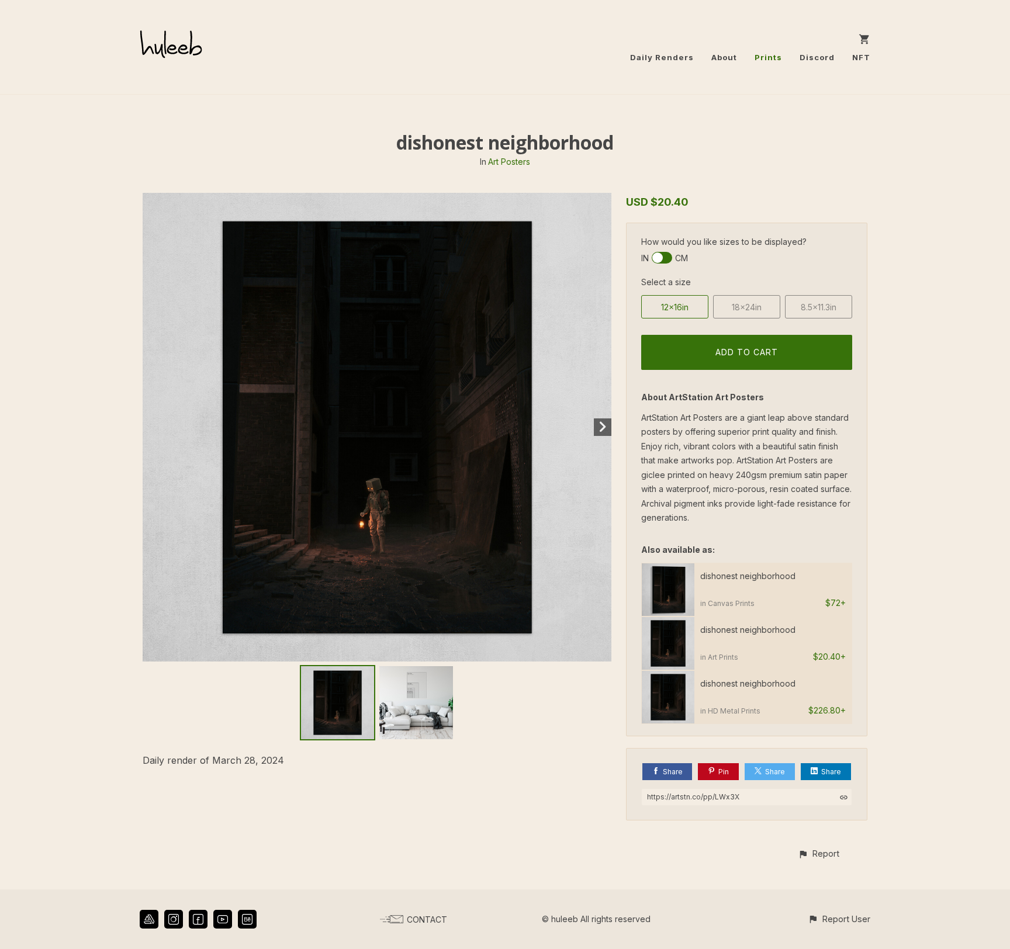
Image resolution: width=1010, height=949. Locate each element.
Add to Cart (746, 352)
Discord (817, 57)
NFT (861, 57)
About (724, 57)
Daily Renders (662, 57)
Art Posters (509, 162)
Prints (768, 57)
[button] (818, 853)
